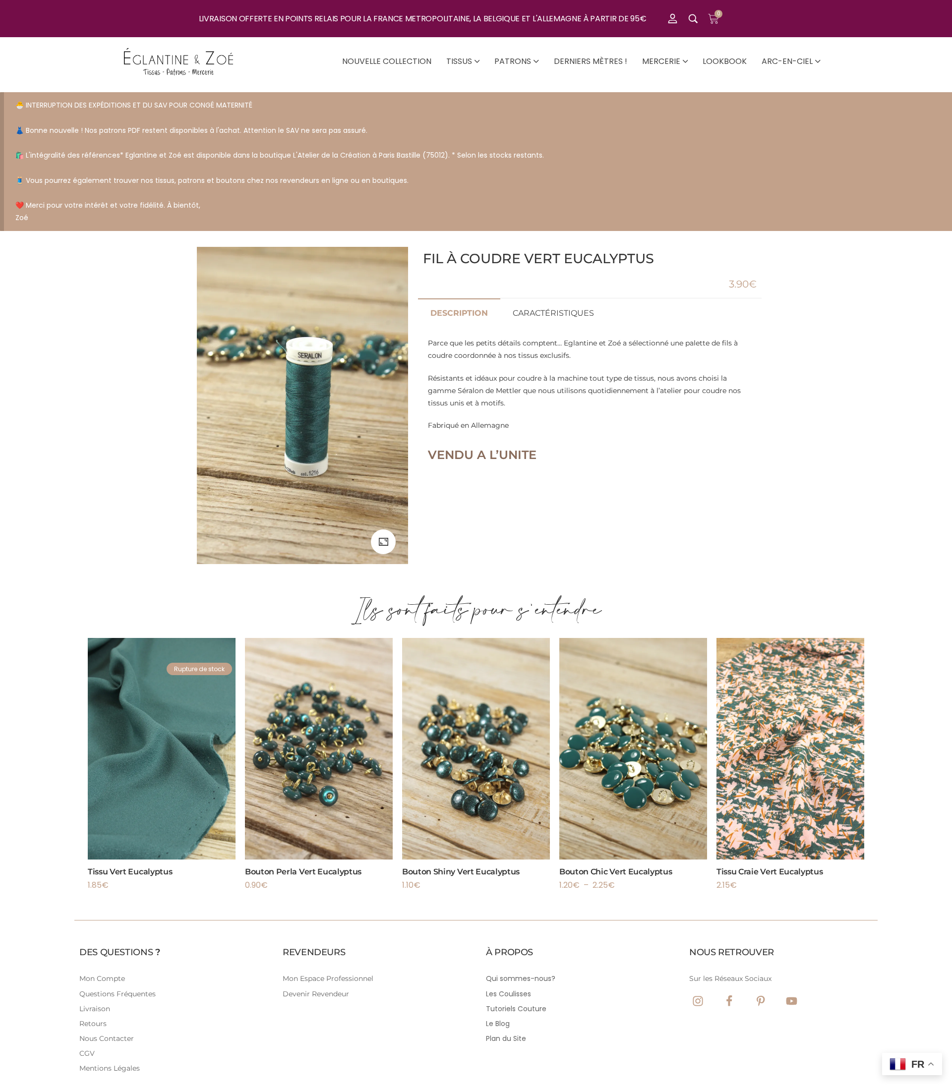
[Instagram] (698, 1001)
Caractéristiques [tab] (553, 313)
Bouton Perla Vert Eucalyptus (303, 871)
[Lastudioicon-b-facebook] (729, 1001)
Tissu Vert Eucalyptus (130, 871)
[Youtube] (791, 1001)
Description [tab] (459, 313)
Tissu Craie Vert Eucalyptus (769, 871)
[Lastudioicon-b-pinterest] (760, 1001)
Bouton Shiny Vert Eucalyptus (461, 871)
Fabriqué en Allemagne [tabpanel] (584, 400)
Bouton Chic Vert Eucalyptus (615, 871)
